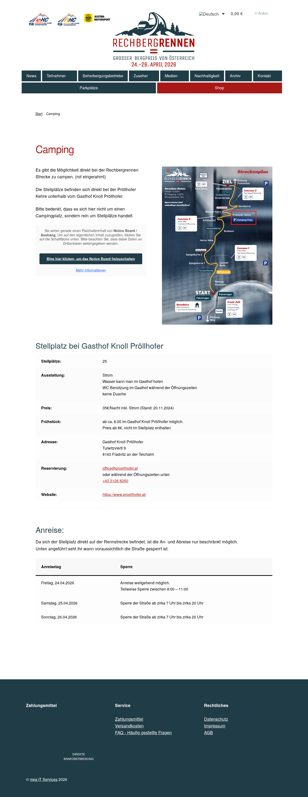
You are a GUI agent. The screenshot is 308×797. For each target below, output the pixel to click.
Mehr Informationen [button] (91, 270)
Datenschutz (216, 719)
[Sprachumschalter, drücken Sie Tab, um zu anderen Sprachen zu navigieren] (212, 13)
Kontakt (264, 75)
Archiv (235, 75)
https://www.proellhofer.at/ (124, 494)
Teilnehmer (56, 75)
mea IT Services (44, 779)
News (31, 75)
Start (39, 113)
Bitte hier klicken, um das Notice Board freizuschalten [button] (91, 258)
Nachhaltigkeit (207, 75)
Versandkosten (129, 726)
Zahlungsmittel (129, 719)
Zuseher (141, 75)
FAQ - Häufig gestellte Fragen (143, 732)
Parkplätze (89, 87)
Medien (171, 75)
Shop (219, 87)
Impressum (214, 726)
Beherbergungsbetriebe (103, 75)
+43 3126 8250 (115, 480)
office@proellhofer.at (120, 468)
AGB (208, 732)
